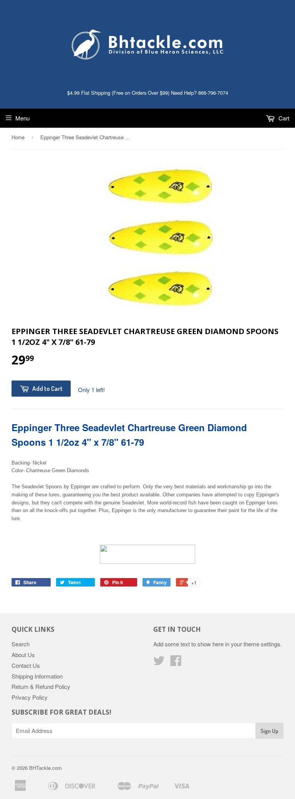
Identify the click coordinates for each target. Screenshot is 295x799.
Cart (283, 118)
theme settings (262, 644)
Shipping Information (37, 676)
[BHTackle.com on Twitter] (159, 663)
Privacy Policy (30, 697)
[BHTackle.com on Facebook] (176, 663)
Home (18, 137)
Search (21, 644)
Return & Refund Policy (41, 686)
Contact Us (26, 665)
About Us (23, 655)
